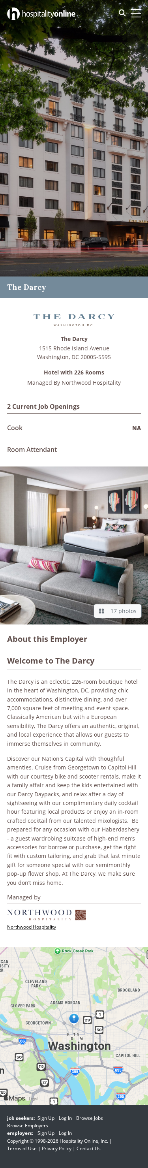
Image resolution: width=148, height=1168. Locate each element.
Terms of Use (22, 1148)
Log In (65, 1118)
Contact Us (89, 1148)
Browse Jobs (89, 1118)
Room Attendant (32, 449)
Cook (14, 427)
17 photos (122, 611)
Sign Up (45, 1118)
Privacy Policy (56, 1148)
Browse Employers (27, 1125)
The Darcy (74, 339)
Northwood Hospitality (91, 382)
